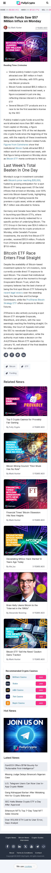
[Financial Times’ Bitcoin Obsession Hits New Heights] (25, 494)
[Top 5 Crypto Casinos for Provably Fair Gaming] (25, 401)
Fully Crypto (14, 427)
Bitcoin (12, 366)
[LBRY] (43, 846)
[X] (25, 846)
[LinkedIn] (19, 846)
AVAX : (20, 10)
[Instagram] (13, 846)
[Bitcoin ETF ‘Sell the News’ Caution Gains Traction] (25, 633)
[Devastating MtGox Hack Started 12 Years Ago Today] (25, 540)
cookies (28, 866)
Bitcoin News (24, 838)
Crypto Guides (37, 838)
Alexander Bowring (17, 613)
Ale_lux (12, 566)
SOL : (41, 10)
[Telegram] (37, 846)
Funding (13, 373)
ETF (26, 366)
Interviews (24, 840)
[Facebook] (7, 846)
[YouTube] (31, 846)
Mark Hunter (14, 473)
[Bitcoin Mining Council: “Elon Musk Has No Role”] (25, 447)
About (11, 853)
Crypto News (10, 838)
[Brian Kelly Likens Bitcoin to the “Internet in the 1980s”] (25, 587)
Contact (38, 853)
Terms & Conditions (25, 853)
